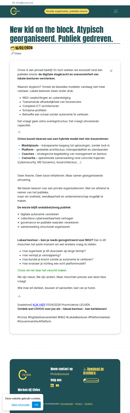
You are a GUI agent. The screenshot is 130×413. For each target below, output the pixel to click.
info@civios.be (24, 2)
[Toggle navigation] (115, 11)
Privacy (78, 404)
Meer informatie (20, 404)
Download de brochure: (93, 370)
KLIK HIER (39, 304)
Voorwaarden (66, 404)
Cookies (88, 404)
